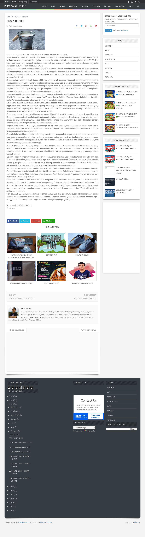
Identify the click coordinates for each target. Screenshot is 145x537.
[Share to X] (81, 26)
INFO (107, 64)
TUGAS (107, 72)
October (14, 411)
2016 (12, 510)
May (12, 427)
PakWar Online (23, 522)
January (14, 435)
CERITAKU (109, 55)
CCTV (107, 50)
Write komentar (88, 330)
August (14, 419)
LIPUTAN (108, 68)
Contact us (33, 2)
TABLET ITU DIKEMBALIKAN (82, 283)
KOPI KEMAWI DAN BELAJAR (21, 283)
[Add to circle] (132, 1)
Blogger (137, 522)
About (14, 2)
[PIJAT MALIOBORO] (51, 280)
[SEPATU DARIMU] (82, 252)
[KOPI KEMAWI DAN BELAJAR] (21, 280)
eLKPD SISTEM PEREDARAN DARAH (22, 298)
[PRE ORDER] (21, 252)
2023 (12, 486)
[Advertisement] (121, 238)
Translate (91, 431)
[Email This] (91, 26)
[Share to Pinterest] (95, 26)
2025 (12, 400)
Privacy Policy (23, 2)
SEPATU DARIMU (82, 255)
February (14, 431)
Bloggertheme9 (46, 522)
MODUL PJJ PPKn (122, 179)
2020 (12, 498)
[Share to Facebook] (76, 26)
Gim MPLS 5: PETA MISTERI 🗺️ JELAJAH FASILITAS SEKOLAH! (126, 105)
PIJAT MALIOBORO (51, 283)
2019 (12, 502)
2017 (12, 506)
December (15, 407)
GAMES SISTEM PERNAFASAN (85, 298)
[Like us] (128, 1)
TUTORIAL (109, 77)
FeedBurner (124, 30)
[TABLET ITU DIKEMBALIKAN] (82, 280)
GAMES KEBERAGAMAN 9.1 (20, 452)
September (15, 415)
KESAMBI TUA (51, 255)
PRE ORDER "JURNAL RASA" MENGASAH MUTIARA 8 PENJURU (21, 256)
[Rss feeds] (138, 1)
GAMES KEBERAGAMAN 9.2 (20, 447)
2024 (12, 404)
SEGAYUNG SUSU (16, 438)
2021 (12, 494)
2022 (12, 490)
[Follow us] (135, 1)
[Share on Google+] (86, 26)
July (12, 423)
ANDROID (109, 46)
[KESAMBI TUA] (51, 252)
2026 (12, 396)
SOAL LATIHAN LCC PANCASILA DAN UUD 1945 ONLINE (126, 170)
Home (7, 2)
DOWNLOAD (110, 59)
